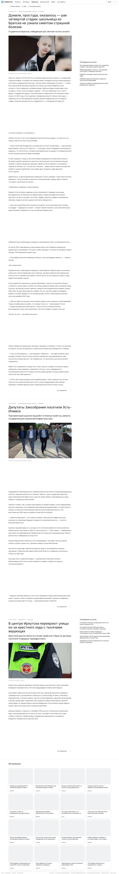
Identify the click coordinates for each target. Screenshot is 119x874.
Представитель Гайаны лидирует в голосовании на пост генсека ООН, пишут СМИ (95, 632)
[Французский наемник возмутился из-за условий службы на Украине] (46, 806)
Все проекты (20, 872)
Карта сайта (113, 872)
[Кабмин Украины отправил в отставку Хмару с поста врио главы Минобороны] (98, 832)
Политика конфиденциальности (78, 872)
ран (9, 83)
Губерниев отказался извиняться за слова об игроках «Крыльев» (94, 641)
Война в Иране (15, 6)
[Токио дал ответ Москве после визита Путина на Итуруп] (98, 806)
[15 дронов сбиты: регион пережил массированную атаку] (98, 780)
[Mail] (2, 2)
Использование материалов (93, 872)
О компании (7, 872)
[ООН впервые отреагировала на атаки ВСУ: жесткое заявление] (20, 858)
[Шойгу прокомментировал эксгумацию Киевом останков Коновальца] (20, 832)
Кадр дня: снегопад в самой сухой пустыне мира (93, 75)
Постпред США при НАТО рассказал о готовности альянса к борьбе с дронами (93, 628)
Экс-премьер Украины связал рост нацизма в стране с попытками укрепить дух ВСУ (94, 66)
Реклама (14, 872)
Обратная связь (105, 872)
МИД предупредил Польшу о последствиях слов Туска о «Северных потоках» (94, 70)
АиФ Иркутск (21, 619)
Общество (41, 11)
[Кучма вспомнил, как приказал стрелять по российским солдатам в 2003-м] (72, 832)
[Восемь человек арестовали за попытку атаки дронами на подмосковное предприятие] (72, 780)
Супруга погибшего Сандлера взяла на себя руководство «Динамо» (94, 84)
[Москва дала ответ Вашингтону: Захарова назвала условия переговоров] (46, 780)
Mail (3, 872)
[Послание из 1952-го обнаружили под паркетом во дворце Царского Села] (20, 806)
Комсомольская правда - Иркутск (28, 11)
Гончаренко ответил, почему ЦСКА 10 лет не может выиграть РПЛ (94, 623)
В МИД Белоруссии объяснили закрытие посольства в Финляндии (93, 79)
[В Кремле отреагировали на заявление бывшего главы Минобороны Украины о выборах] (20, 780)
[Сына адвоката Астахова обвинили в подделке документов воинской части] (46, 858)
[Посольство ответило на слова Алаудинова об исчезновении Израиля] (46, 832)
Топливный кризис (35, 6)
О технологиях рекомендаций (62, 872)
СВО (24, 6)
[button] (40, 53)
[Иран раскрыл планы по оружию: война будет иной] (72, 858)
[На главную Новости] (8, 2)
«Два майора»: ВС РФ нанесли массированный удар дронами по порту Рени (95, 637)
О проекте (51, 872)
